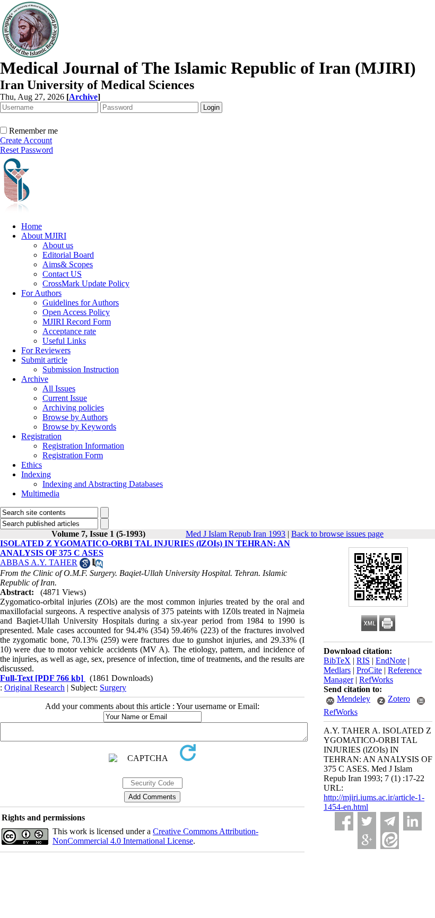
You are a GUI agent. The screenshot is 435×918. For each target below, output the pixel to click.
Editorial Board (68, 254)
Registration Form (72, 455)
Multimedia (40, 493)
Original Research (34, 687)
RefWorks (376, 679)
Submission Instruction (80, 369)
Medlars (337, 670)
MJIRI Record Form (76, 321)
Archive (34, 378)
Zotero (399, 698)
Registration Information (83, 445)
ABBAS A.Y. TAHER (38, 562)
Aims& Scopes (67, 264)
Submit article (44, 359)
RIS (363, 660)
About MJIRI (43, 235)
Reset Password (26, 149)
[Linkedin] (412, 821)
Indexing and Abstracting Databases (102, 483)
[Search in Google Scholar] (85, 565)
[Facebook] (344, 821)
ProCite (369, 670)
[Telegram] (389, 821)
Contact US (62, 273)
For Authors (41, 293)
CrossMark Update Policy (85, 283)
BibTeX (337, 660)
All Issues (58, 388)
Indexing (36, 474)
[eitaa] (389, 839)
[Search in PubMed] (97, 565)
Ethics (31, 464)
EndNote (391, 660)
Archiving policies (73, 407)
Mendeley (353, 698)
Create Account (26, 140)
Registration (41, 436)
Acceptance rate (69, 331)
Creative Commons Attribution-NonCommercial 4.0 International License (155, 836)
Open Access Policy (76, 312)
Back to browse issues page (337, 533)
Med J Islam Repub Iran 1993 (235, 533)
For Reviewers (46, 350)
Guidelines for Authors (80, 302)
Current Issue (64, 398)
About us (57, 245)
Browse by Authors (75, 417)
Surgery (113, 687)
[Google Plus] (367, 839)
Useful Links (64, 340)
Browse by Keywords (79, 426)
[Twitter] (367, 821)
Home (31, 226)
